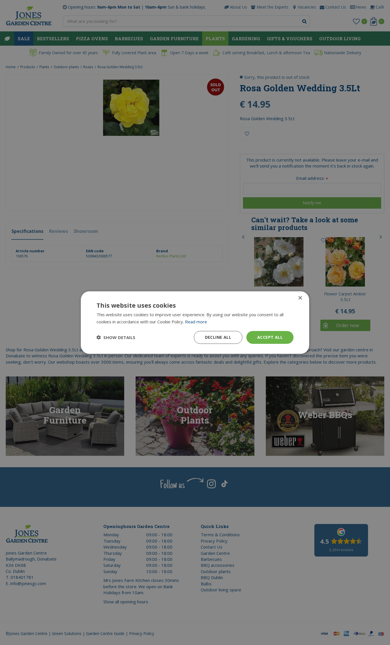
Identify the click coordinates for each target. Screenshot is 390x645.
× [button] (300, 298)
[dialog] (195, 322)
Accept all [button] (270, 337)
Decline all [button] (218, 337)
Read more (196, 321)
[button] (116, 337)
